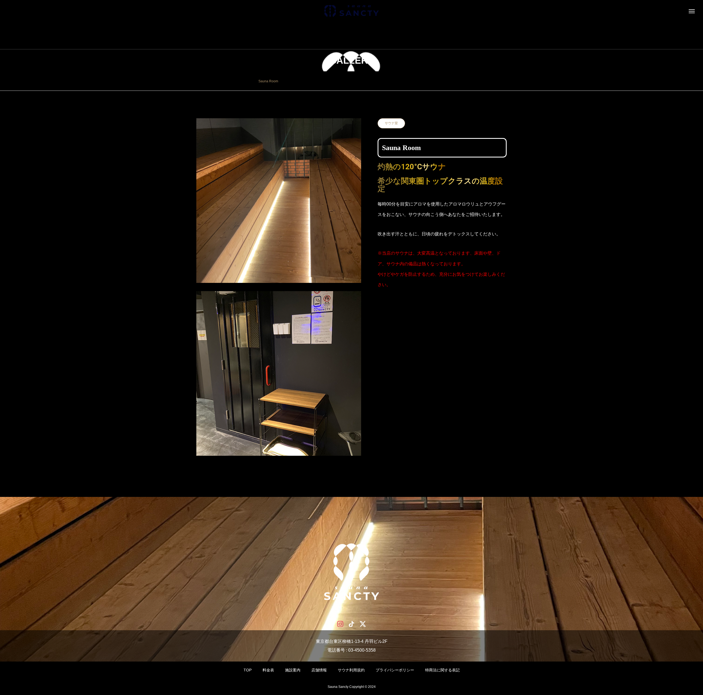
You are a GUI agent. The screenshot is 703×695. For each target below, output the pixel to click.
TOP (248, 670)
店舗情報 (319, 670)
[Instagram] (340, 623)
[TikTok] (351, 623)
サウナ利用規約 (351, 670)
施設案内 (292, 670)
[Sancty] (351, 11)
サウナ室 (391, 123)
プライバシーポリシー (395, 670)
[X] (362, 623)
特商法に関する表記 (442, 670)
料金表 (268, 670)
